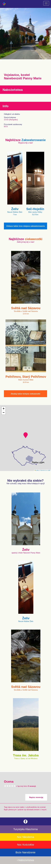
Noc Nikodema (25, 837)
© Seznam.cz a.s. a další (44, 470)
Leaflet (37, 470)
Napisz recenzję (36, 797)
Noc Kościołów (25, 844)
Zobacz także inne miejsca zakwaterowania (25, 226)
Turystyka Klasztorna (25, 829)
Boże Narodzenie (25, 852)
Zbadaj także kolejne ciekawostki (25, 394)
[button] (25, 435)
